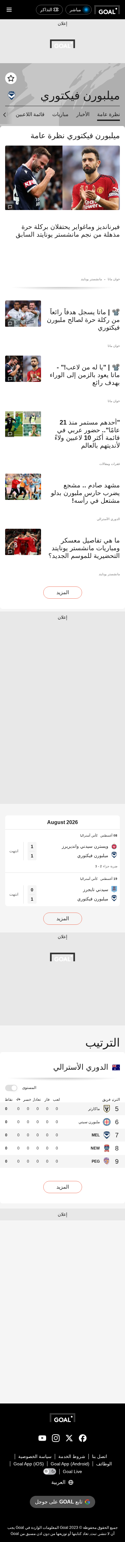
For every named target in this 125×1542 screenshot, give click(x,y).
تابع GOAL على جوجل (58, 1501)
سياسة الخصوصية (35, 1456)
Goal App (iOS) (28, 1463)
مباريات (60, 114)
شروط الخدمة (71, 1456)
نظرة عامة (108, 114)
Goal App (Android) (70, 1463)
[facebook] (83, 1439)
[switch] (11, 1088)
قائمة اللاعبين (30, 114)
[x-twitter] (69, 1439)
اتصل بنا (99, 1456)
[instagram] (56, 1439)
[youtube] (42, 1439)
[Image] (62, 178)
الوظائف (104, 1463)
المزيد (62, 592)
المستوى (29, 1087)
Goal (64, 1527)
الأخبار (82, 114)
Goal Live (72, 1471)
